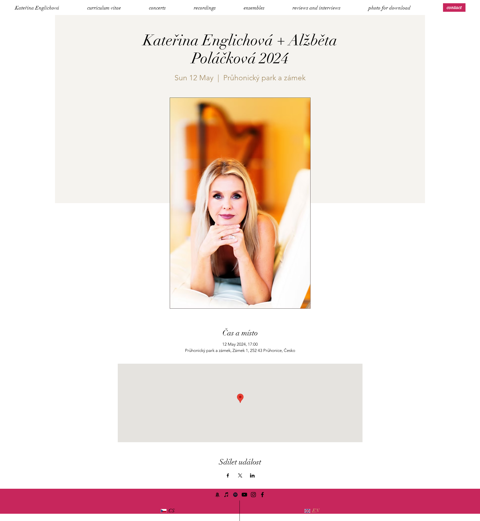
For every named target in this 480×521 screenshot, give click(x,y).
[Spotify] (235, 494)
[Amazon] (217, 494)
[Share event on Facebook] (228, 475)
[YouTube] (244, 494)
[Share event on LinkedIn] (252, 475)
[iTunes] (226, 494)
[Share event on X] (240, 475)
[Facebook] (262, 494)
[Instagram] (253, 494)
